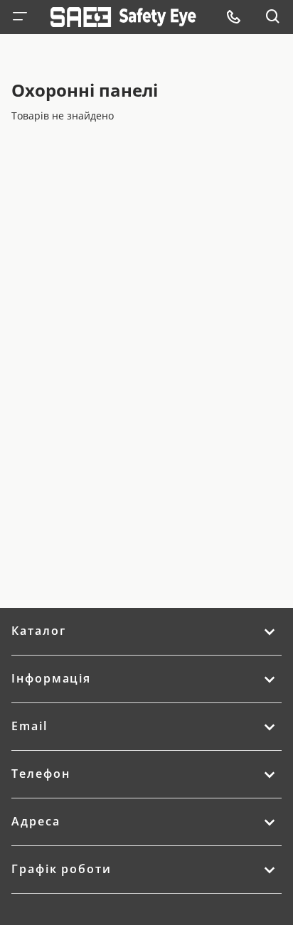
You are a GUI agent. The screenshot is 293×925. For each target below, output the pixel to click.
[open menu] (233, 17)
